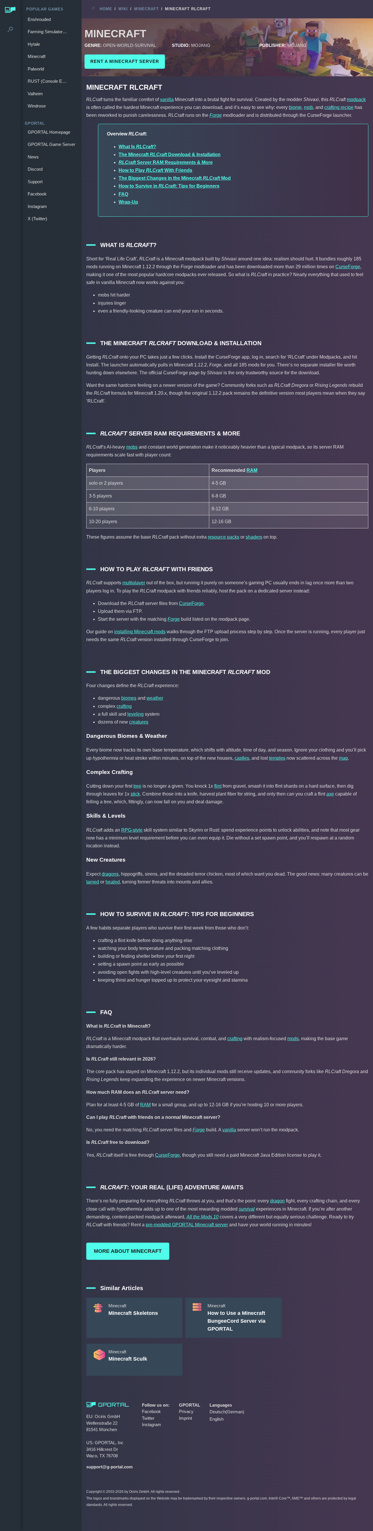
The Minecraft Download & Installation (170, 154)
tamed (92, 881)
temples (277, 758)
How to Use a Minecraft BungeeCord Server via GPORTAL (236, 1321)
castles (242, 758)
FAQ (123, 194)
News (33, 156)
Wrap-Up (128, 202)
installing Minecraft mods (140, 631)
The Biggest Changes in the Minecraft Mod (175, 178)
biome (295, 107)
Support (35, 181)
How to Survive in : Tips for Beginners (169, 186)
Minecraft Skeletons (133, 1313)
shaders (254, 537)
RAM (252, 470)
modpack (356, 99)
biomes (128, 698)
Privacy (186, 1411)
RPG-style (131, 830)
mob (308, 107)
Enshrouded (39, 19)
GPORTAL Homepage (49, 132)
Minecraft (36, 56)
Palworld (36, 68)
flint (217, 786)
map (343, 758)
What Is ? (137, 146)
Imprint (185, 1418)
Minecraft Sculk (127, 1359)
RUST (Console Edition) (49, 81)
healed (112, 881)
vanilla (167, 99)
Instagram (37, 206)
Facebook (37, 193)
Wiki (123, 9)
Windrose (37, 105)
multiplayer (133, 582)
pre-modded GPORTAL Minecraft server (187, 1224)
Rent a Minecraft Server (124, 61)
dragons (110, 874)
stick (135, 793)
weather (155, 698)
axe (330, 793)
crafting (124, 706)
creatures (138, 721)
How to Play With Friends (155, 170)
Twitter (148, 1418)
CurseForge (347, 266)
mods (293, 1038)
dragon (277, 1200)
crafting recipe (338, 107)
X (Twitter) (37, 218)
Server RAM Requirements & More (166, 162)
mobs (132, 447)
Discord (35, 169)
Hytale (34, 44)
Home (106, 9)
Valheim (35, 93)
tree (137, 786)
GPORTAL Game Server (51, 144)
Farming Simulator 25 (48, 31)
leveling (135, 714)
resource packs (223, 537)
